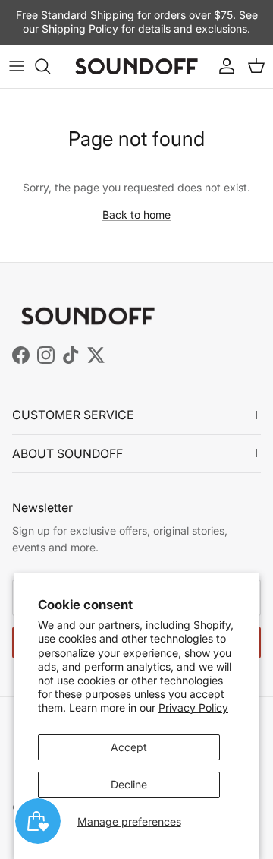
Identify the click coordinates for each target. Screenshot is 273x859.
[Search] (50, 66)
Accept (129, 747)
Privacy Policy (193, 707)
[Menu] (16, 66)
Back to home (136, 214)
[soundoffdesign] (136, 66)
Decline (129, 784)
